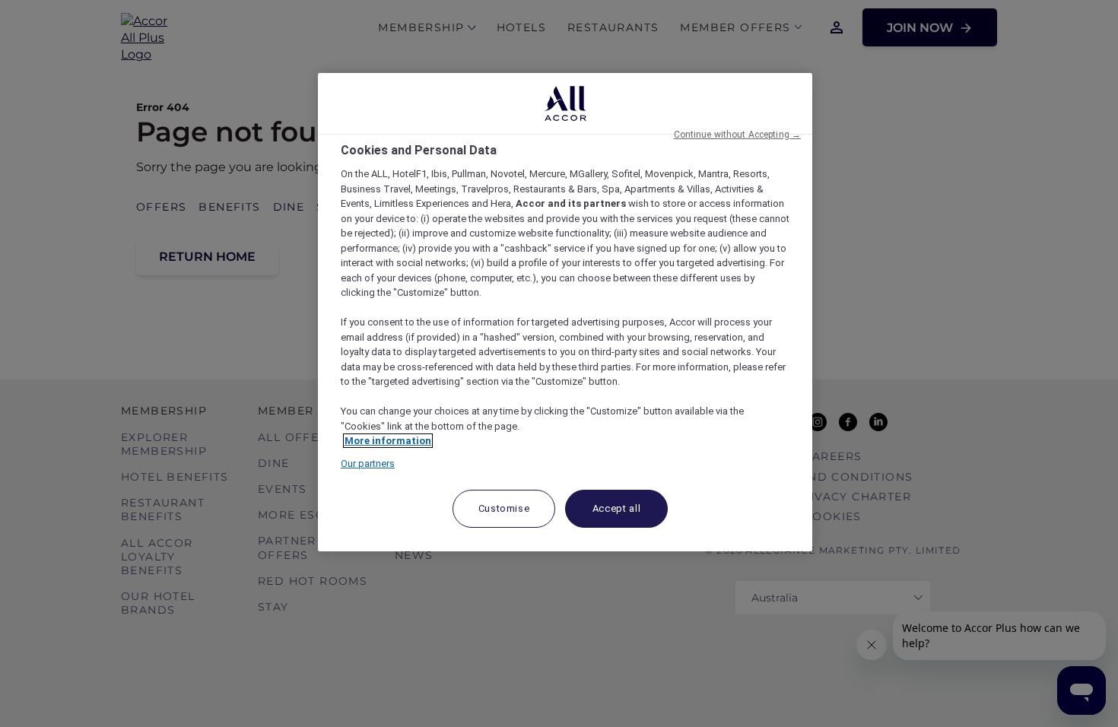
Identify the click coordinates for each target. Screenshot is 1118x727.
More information (388, 440)
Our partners (368, 463)
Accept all (616, 508)
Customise (504, 508)
